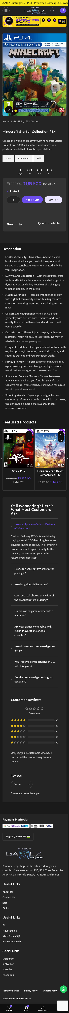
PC (4, 925)
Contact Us (9, 897)
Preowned (23, 158)
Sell (39, 158)
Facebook (8, 975)
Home (6, 121)
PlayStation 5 (10, 930)
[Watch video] (9, 109)
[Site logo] (34, 10)
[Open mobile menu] (6, 10)
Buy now (53, 199)
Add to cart (32, 199)
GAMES (17, 121)
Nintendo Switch (12, 941)
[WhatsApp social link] (20, 224)
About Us (8, 891)
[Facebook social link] (16, 224)
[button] (29, 439)
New (8, 158)
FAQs (6, 908)
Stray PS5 (18, 471)
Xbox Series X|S (11, 936)
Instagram (8, 958)
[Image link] (24, 852)
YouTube (7, 969)
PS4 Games (32, 121)
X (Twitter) (8, 964)
